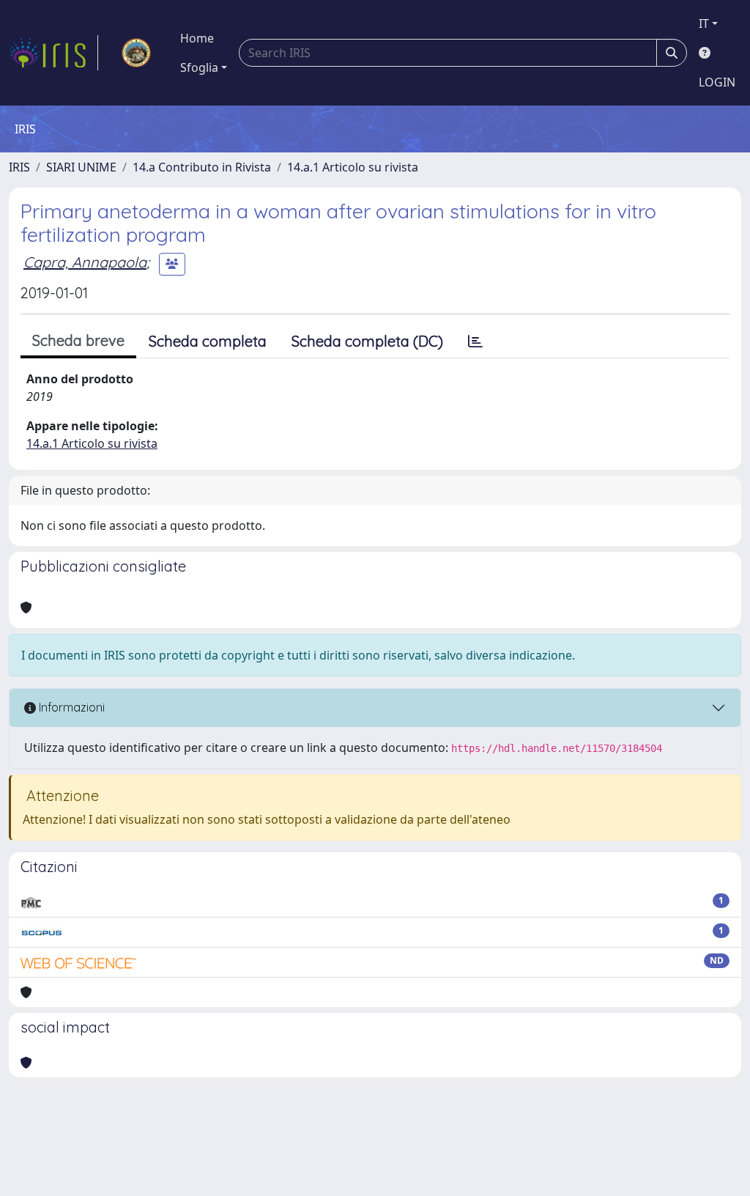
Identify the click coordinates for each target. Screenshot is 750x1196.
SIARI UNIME (81, 167)
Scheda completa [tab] (208, 341)
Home (197, 38)
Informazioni (70, 707)
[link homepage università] (136, 52)
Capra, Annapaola (84, 262)
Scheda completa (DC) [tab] (367, 341)
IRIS (19, 167)
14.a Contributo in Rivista (202, 167)
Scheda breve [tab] (78, 340)
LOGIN (717, 82)
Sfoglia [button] (199, 67)
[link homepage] (53, 52)
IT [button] (704, 23)
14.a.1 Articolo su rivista (352, 167)
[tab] (475, 341)
